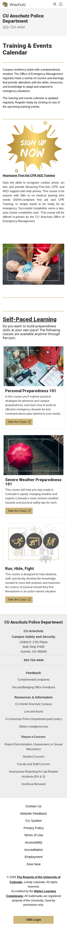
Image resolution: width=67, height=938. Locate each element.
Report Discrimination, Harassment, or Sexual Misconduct (34, 747)
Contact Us (33, 806)
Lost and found (33, 711)
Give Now (34, 864)
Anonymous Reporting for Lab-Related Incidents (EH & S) (33, 774)
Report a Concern (33, 736)
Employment (34, 857)
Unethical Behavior (33, 784)
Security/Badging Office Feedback (33, 687)
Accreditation (33, 850)
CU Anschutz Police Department (23, 18)
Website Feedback (33, 813)
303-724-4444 (14, 27)
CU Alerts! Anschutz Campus (33, 704)
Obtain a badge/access (33, 726)
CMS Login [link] (33, 919)
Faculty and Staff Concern (33, 764)
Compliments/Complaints (33, 679)
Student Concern (33, 756)
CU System (33, 820)
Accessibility (33, 842)
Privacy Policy (34, 828)
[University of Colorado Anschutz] (14, 4)
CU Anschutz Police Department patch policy (33, 719)
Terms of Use (33, 835)
